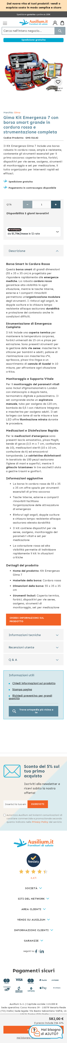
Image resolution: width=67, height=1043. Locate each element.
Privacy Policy (40, 822)
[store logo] (33, 22)
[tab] (33, 250)
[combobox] (33, 31)
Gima (17, 112)
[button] (58, 85)
